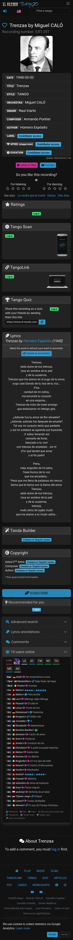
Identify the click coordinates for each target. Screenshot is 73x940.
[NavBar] (68, 3)
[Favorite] (5, 25)
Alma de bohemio (39, 783)
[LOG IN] (5, 11)
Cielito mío (35, 716)
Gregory (20, 716)
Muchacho (33, 769)
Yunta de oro (32, 707)
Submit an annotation (38, 353)
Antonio (20, 734)
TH (56, 661)
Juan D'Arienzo (43, 908)
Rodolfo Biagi (16, 898)
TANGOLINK (14, 878)
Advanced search (24, 622)
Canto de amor (37, 734)
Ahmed (20, 805)
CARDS (22, 885)
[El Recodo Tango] (16, 871)
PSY (9, 885)
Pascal (19, 703)
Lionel (19, 800)
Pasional (30, 738)
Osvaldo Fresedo (26, 903)
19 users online (23, 652)
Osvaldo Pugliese (55, 898)
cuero (41, 510)
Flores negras (32, 787)
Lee (18, 699)
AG (17, 668)
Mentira (31, 778)
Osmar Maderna (47, 903)
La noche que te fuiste (31, 195)
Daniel (19, 765)
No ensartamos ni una (37, 676)
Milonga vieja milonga (36, 699)
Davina (19, 756)
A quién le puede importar (44, 747)
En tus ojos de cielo (40, 761)
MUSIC (40, 871)
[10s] (36, 180)
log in (56, 849)
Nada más (32, 752)
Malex (19, 690)
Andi (18, 676)
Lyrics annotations (25, 632)
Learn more (23, 928)
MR (9, 668)
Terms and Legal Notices (36, 913)
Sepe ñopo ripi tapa (45, 681)
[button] (18, 11)
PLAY (27, 871)
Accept (52, 934)
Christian (21, 747)
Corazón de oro (35, 743)
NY (48, 661)
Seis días (63, 195)
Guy (18, 787)
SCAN (54, 871)
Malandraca (37, 725)
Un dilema (33, 756)
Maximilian (23, 681)
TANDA (31, 878)
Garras (51, 195)
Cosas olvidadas (36, 800)
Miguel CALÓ (26, 102)
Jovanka (20, 721)
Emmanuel (22, 712)
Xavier (19, 743)
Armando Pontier (29, 119)
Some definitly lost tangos (18, 908)
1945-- (20, 77)
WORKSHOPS (41, 885)
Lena (18, 707)
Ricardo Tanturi (34, 898)
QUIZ (45, 878)
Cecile (19, 769)
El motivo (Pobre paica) (40, 765)
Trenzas (18, 86)
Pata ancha (33, 694)
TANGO (18, 94)
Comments (20, 642)
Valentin (20, 783)
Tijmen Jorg (22, 796)
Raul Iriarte (21, 111)
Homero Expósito (27, 127)
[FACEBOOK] (56, 885)
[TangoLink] (33, 681)
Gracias (32, 685)
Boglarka (21, 761)
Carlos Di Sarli (61, 908)
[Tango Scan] (25, 694)
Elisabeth (21, 725)
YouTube (49, 165)
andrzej (20, 791)
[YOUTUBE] (32, 892)
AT (32, 661)
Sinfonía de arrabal (38, 791)
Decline (65, 934)
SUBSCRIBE (38, 593)
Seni (18, 738)
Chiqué (38, 796)
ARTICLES (60, 878)
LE (24, 661)
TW (40, 661)
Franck (19, 778)
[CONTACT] (41, 892)
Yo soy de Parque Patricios (43, 805)
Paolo (20, 685)
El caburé (32, 703)
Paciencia (38, 712)
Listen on (27, 165)
